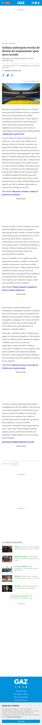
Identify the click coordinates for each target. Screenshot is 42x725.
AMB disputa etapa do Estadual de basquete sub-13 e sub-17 (27, 558)
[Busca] (32, 2)
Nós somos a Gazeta (21, 694)
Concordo (21, 721)
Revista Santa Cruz (21, 700)
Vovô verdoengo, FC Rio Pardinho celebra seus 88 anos (26, 568)
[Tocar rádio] (35, 2)
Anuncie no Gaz (21, 691)
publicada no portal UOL (13, 134)
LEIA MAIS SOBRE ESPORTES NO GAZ (18, 442)
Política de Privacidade (13, 717)
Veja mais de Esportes (20, 597)
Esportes (15, 464)
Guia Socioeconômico (21, 697)
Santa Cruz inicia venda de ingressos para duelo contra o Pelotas (26, 548)
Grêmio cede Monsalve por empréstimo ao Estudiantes (26, 587)
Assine (7, 3)
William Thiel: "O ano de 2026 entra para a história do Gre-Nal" (27, 577)
